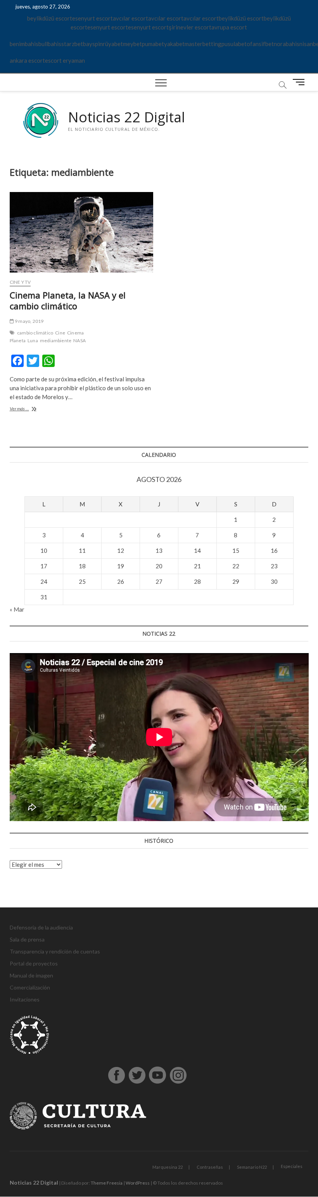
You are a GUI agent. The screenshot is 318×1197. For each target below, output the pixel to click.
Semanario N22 (252, 1167)
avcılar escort (130, 18)
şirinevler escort (190, 27)
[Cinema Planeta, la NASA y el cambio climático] (81, 232)
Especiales (291, 1166)
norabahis (286, 43)
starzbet (72, 43)
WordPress (138, 1183)
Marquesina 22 (167, 1167)
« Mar (17, 609)
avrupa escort (229, 27)
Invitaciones (25, 999)
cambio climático (35, 333)
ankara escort (27, 60)
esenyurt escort (92, 18)
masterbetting (203, 43)
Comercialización (30, 987)
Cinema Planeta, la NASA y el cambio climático (68, 300)
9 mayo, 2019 (29, 321)
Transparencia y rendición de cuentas (55, 951)
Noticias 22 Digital (126, 117)
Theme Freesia (107, 1183)
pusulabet (234, 43)
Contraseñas (210, 1167)
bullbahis (49, 43)
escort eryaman (65, 60)
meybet (132, 43)
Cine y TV (20, 282)
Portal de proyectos (34, 963)
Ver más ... (28, 409)
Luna (33, 340)
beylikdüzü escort (49, 18)
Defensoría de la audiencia (41, 927)
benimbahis (24, 43)
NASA (79, 340)
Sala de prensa (27, 939)
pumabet (153, 43)
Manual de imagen (31, 975)
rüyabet (113, 43)
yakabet (174, 43)
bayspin (93, 43)
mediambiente (55, 340)
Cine (60, 333)
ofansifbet (260, 43)
